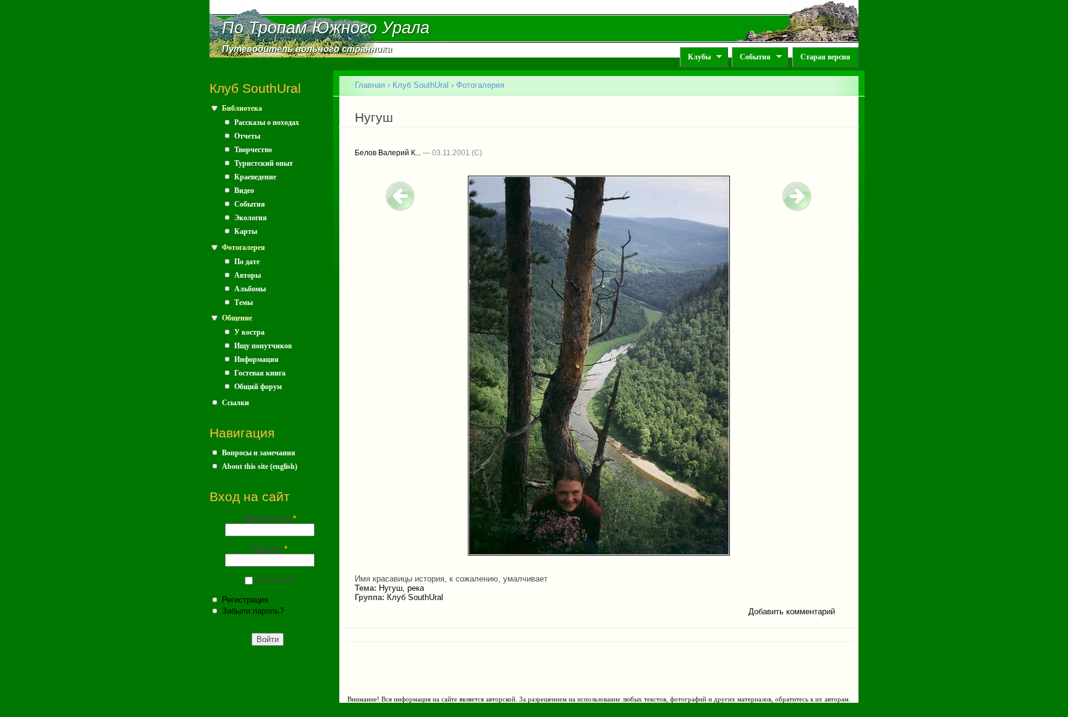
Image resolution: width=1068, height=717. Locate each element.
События (751, 57)
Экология (250, 217)
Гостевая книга (260, 373)
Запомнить (277, 580)
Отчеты (247, 136)
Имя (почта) (270, 518)
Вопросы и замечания (258, 453)
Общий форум (258, 386)
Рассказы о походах (266, 122)
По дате (247, 261)
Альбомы (250, 289)
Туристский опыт (263, 163)
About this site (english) (259, 466)
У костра (249, 332)
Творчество (253, 149)
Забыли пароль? (253, 611)
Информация (256, 359)
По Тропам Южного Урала (326, 28)
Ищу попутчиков (263, 345)
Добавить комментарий (791, 611)
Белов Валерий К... (388, 152)
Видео (244, 190)
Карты (245, 231)
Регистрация (245, 599)
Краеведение (255, 177)
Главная (370, 85)
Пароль (269, 549)
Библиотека (242, 108)
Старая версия (825, 57)
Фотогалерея (243, 247)
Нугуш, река (401, 588)
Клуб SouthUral (420, 85)
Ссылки (235, 402)
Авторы (247, 275)
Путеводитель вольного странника (307, 49)
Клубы (695, 57)
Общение (237, 318)
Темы (243, 302)
